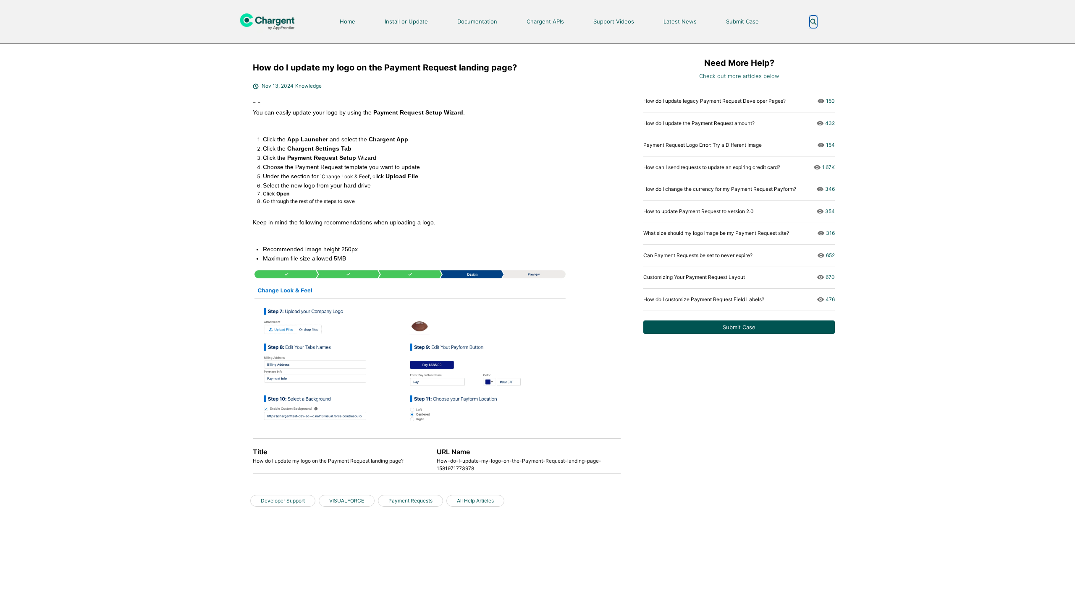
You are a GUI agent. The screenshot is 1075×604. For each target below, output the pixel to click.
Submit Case (742, 21)
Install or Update (406, 21)
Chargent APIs (545, 21)
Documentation (477, 21)
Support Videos (613, 21)
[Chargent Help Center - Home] (270, 21)
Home (347, 21)
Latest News (680, 21)
